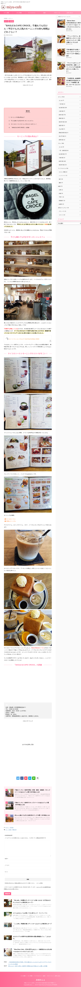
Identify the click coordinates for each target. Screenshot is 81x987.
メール (7, 865)
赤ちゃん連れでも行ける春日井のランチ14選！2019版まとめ (32, 815)
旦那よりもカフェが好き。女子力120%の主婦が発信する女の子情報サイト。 (40, 982)
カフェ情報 (6, 12)
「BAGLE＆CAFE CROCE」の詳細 (20, 127)
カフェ (7, 827)
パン (7, 829)
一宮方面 (11, 827)
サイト (6, 871)
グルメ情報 (19, 12)
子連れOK (14, 829)
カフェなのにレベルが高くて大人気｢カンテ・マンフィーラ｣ (30, 913)
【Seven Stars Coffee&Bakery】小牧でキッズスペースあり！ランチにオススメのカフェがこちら (73, 25)
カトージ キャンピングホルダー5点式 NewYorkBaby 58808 (24, 339)
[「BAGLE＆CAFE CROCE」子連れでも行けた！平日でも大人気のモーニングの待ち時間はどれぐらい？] (29, 778)
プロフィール (57, 12)
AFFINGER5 (54, 984)
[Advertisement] (28, 98)
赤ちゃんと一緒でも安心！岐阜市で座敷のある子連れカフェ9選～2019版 (27, 966)
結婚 (44, 12)
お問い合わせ (70, 12)
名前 (6, 858)
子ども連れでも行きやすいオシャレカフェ (22, 120)
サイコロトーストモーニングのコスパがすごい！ (24, 124)
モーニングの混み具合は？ (18, 117)
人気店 (9, 829)
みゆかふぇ (40, 980)
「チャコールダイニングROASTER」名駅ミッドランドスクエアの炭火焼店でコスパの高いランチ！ (73, 67)
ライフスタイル (31, 12)
